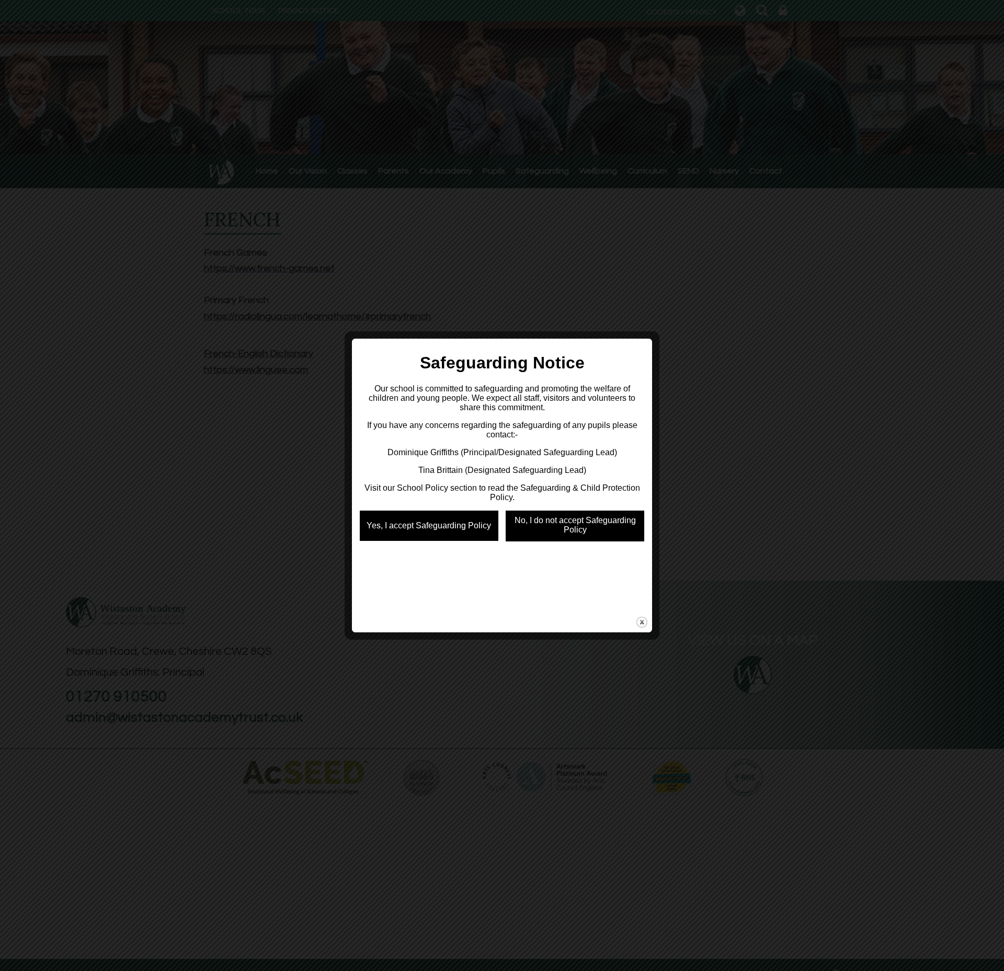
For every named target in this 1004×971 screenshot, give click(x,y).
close (641, 622)
